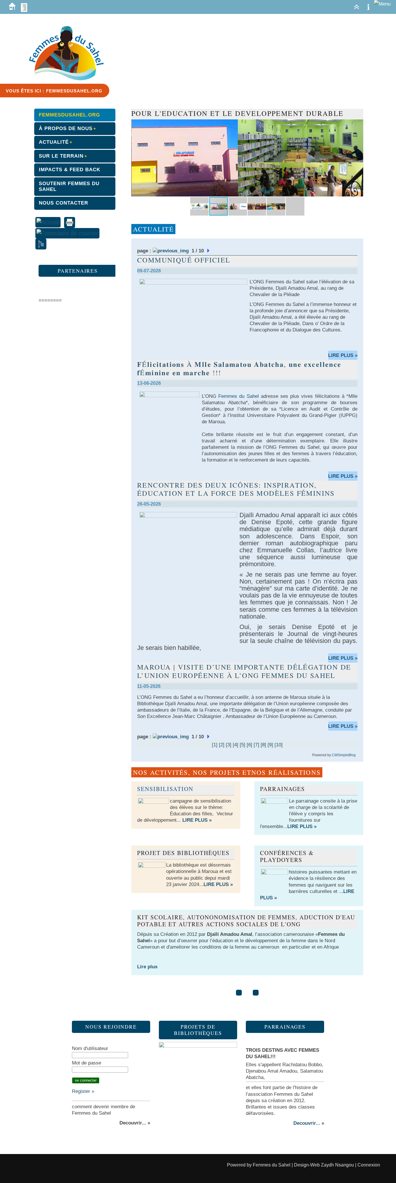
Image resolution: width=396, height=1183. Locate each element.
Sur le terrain (61, 156)
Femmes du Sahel (271, 1164)
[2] (221, 745)
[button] (358, 124)
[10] (279, 745)
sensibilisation (165, 789)
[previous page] (171, 251)
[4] (235, 745)
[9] (270, 745)
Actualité (54, 142)
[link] (238, 396)
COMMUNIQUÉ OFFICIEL (184, 260)
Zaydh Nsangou (337, 1164)
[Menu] (382, 4)
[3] (228, 745)
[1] (214, 745)
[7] (256, 745)
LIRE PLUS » (342, 355)
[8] (263, 745)
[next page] (209, 251)
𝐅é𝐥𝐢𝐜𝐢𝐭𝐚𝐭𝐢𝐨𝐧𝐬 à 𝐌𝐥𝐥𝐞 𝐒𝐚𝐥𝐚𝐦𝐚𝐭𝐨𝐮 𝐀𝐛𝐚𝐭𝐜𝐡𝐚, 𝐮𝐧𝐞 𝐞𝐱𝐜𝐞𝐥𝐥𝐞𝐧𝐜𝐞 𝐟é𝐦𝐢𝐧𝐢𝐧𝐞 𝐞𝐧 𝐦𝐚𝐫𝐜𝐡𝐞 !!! (239, 368)
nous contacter (63, 203)
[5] (242, 745)
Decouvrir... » (308, 1123)
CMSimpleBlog (344, 755)
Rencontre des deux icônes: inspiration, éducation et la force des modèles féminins (236, 489)
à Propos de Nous (65, 128)
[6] (249, 745)
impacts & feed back (69, 169)
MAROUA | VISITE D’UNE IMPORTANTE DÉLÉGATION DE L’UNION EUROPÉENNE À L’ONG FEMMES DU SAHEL (244, 671)
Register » (83, 1091)
